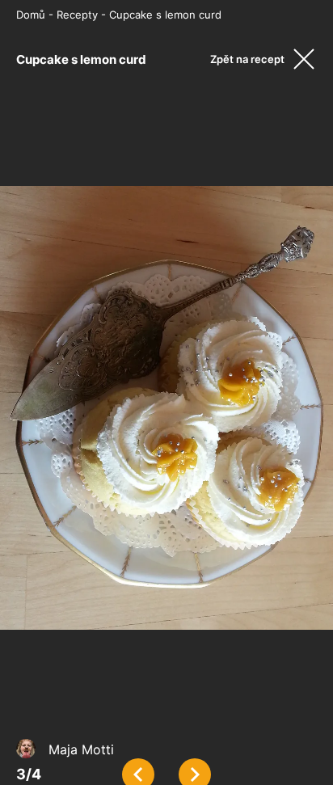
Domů (30, 14)
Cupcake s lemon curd (165, 14)
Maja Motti (81, 749)
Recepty (77, 14)
